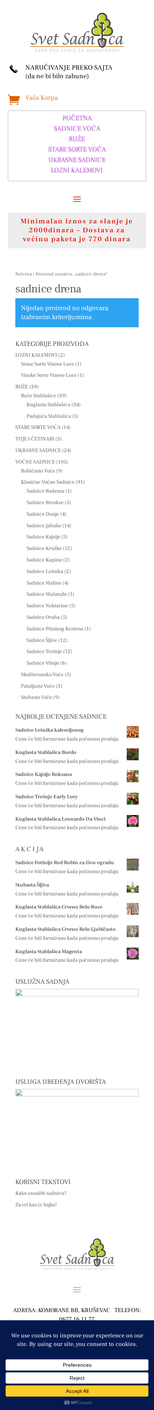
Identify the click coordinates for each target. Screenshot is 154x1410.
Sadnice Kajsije (43, 537)
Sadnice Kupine (44, 560)
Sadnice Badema (45, 491)
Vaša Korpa (41, 97)
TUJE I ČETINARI (34, 439)
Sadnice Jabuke (44, 525)
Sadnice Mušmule (47, 594)
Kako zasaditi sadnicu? (41, 1193)
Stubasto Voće (36, 697)
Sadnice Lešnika (45, 571)
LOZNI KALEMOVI (77, 170)
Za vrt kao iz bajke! (36, 1204)
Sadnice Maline (44, 583)
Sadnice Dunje (43, 514)
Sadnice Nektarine (47, 605)
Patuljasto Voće (38, 686)
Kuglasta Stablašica (48, 404)
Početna (23, 274)
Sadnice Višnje (43, 663)
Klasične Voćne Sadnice (47, 482)
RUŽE (77, 138)
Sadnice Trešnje (44, 651)
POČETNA (77, 118)
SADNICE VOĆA (77, 128)
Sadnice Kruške (44, 548)
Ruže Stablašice (38, 395)
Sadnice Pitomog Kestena (55, 629)
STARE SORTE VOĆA (77, 149)
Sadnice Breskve (45, 502)
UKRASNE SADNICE (76, 159)
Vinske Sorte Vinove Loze (49, 375)
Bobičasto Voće (38, 471)
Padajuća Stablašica (49, 416)
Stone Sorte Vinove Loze (47, 364)
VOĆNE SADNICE (35, 462)
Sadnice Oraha (43, 617)
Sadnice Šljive (42, 640)
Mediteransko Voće (42, 674)
